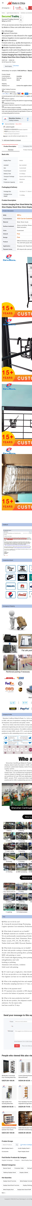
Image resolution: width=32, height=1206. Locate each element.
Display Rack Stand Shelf (24, 1189)
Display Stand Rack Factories (11, 1185)
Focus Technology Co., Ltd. (22, 1199)
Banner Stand (7, 1168)
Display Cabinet (24, 1172)
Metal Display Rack (8, 1189)
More (3, 1193)
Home (3, 13)
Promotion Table (19, 1168)
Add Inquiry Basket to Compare (12, 140)
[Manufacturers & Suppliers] (16, 3)
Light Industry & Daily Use (13, 13)
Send (17, 1046)
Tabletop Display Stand (9, 1172)
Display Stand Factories (9, 1181)
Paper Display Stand (23, 1151)
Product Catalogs (27, 1144)
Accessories (5, 1151)
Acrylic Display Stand (23, 1148)
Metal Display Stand (7, 1148)
